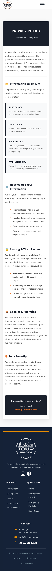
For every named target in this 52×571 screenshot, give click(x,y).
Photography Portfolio (34, 495)
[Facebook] (29, 474)
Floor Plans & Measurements (13, 505)
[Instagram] (23, 474)
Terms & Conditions (26, 564)
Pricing (31, 488)
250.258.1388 (28, 542)
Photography (12, 488)
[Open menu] (44, 4)
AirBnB (10, 498)
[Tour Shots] (7, 4)
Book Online (33, 511)
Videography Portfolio (33, 504)
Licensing (16, 558)
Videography (12, 493)
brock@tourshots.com (26, 409)
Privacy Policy (31, 558)
